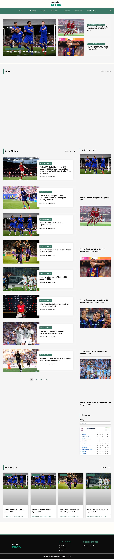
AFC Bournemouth (86, 445)
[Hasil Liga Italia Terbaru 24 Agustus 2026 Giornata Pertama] (21, 360)
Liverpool (84, 443)
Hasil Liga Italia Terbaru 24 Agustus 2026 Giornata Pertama (55, 359)
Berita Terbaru (88, 150)
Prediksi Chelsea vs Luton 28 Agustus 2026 (51, 224)
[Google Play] (94, 545)
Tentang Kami (63, 548)
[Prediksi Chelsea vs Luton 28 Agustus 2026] (21, 224)
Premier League (91, 428)
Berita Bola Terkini (45, 163)
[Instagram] (84, 545)
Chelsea (84, 453)
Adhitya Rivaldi (43, 176)
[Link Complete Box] (29, 37)
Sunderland (84, 447)
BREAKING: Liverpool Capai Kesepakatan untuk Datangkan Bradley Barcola (52, 197)
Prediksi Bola (10, 468)
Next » (46, 380)
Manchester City (85, 436)
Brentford (84, 451)
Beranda (61, 545)
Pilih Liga (82, 420)
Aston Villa (84, 440)
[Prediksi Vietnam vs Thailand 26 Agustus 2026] (21, 279)
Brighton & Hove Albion (87, 449)
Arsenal (84, 434)
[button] (46, 11)
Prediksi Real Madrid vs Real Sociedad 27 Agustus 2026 (51, 332)
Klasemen (86, 415)
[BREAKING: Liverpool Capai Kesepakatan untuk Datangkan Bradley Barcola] (21, 197)
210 (41, 380)
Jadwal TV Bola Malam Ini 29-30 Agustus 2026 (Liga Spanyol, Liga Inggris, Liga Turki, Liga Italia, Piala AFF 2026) (55, 170)
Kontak (61, 550)
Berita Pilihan (11, 151)
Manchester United (86, 438)
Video (7, 71)
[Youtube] (87, 545)
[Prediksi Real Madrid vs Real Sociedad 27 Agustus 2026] (21, 333)
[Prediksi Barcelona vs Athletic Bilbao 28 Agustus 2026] (21, 252)
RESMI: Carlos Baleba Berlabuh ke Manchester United (54, 305)
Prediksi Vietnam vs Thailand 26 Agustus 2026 (53, 278)
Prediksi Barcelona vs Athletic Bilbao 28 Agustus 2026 (55, 251)
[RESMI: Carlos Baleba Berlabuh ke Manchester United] (21, 306)
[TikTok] (90, 545)
